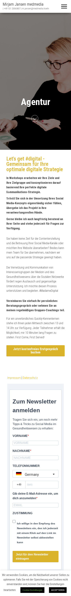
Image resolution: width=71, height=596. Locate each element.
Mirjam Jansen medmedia (23, 4)
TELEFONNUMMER (26, 465)
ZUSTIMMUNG (22, 513)
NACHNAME (21, 450)
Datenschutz (30, 378)
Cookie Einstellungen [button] (32, 590)
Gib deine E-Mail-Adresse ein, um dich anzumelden (35, 496)
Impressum (14, 378)
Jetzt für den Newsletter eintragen (32, 556)
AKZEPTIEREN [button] (57, 590)
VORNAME (20, 435)
